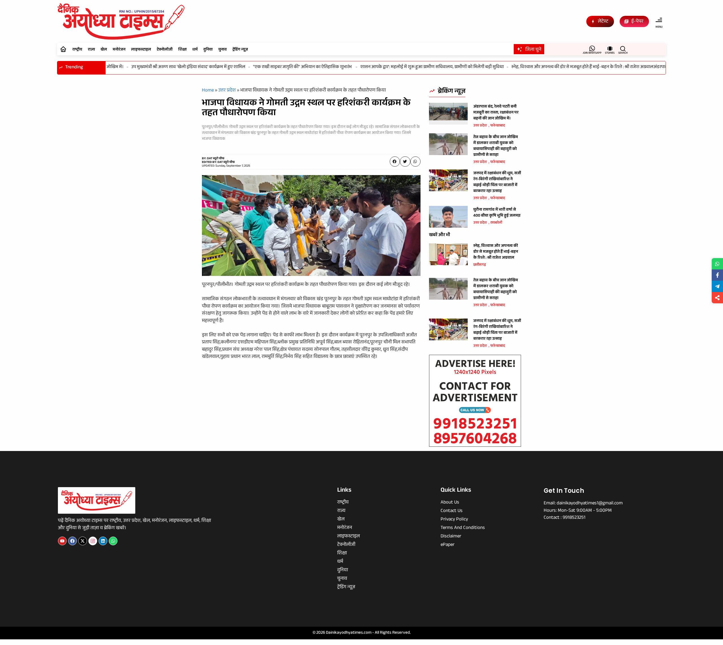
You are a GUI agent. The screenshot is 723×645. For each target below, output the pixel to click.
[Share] (717, 297)
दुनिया (208, 50)
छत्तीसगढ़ (479, 265)
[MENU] (659, 20)
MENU (659, 27)
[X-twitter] (82, 541)
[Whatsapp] (113, 541)
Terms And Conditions (463, 528)
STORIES (610, 53)
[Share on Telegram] (717, 286)
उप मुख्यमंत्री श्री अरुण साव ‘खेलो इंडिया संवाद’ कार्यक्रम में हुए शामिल (176, 67)
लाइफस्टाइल (141, 50)
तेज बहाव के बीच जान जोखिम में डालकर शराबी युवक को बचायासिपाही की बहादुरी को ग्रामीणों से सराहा (495, 146)
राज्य (91, 50)
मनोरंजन (119, 50)
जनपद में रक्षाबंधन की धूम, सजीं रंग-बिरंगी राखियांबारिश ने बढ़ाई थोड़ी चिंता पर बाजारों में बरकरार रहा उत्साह (497, 182)
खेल (104, 50)
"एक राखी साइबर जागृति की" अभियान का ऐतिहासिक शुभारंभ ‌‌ (291, 67)
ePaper (447, 545)
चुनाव (222, 50)
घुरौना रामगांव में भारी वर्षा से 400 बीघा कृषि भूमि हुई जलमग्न (497, 213)
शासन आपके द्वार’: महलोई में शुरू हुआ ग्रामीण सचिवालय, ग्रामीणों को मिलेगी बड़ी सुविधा (420, 67)
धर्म (195, 50)
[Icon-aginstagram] (92, 541)
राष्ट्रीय (77, 50)
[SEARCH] (623, 48)
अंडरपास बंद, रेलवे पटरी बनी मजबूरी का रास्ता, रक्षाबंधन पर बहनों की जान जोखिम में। (496, 113)
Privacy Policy (454, 520)
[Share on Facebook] (717, 275)
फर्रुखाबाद (497, 126)
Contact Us (452, 511)
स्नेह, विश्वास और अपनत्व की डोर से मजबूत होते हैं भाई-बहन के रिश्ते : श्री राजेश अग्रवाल (571, 67)
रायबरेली (496, 223)
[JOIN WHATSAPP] (592, 48)
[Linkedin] (103, 541)
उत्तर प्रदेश (227, 91)
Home (208, 91)
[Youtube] (62, 541)
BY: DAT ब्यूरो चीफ (213, 159)
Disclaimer (451, 537)
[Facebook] (72, 541)
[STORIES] (610, 48)
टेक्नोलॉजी (165, 50)
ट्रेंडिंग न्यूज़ (240, 50)
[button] (395, 161)
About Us (450, 503)
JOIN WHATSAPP (592, 53)
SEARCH (623, 53)
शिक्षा (182, 50)
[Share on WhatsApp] (717, 263)
